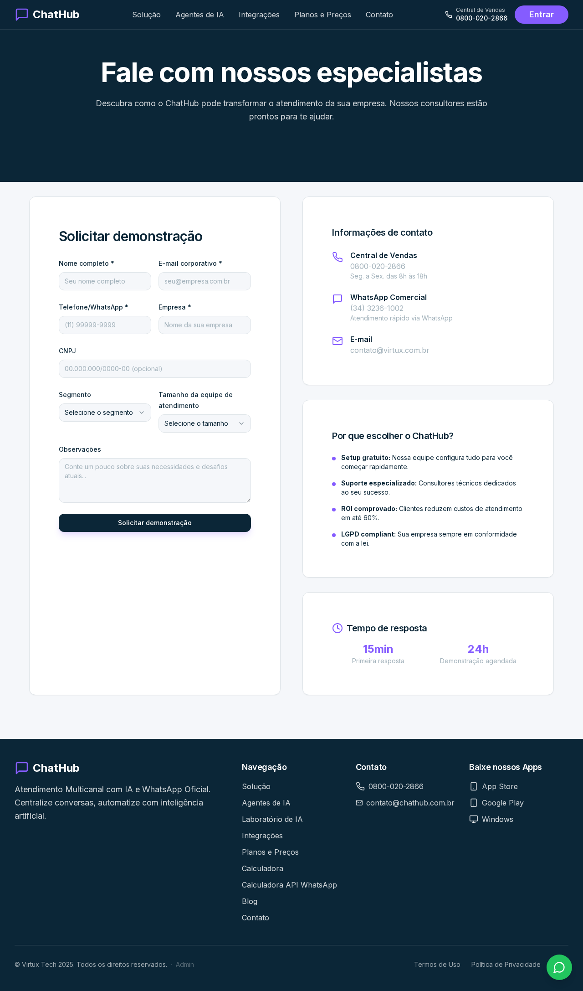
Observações (80, 449)
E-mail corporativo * (190, 263)
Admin (185, 964)
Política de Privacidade (506, 964)
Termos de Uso (437, 964)
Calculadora (262, 868)
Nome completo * (86, 263)
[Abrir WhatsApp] (559, 967)
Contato (379, 14)
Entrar (541, 14)
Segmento (75, 394)
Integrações (259, 14)
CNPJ (67, 351)
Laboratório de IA (272, 819)
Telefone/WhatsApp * (93, 307)
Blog (249, 901)
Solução (146, 14)
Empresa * (175, 307)
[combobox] (105, 412)
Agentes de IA (199, 14)
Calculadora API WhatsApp (289, 884)
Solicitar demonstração (155, 522)
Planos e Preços (322, 14)
